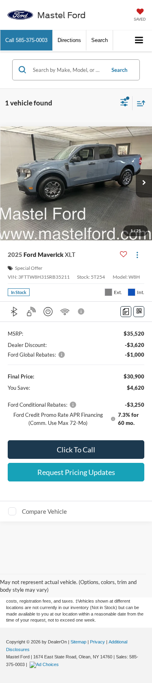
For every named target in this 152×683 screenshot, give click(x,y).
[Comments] (125, 311)
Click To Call (76, 449)
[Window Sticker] (138, 311)
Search (119, 70)
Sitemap (78, 641)
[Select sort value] (139, 103)
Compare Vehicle (44, 511)
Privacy (97, 641)
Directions (69, 40)
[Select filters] (124, 103)
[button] (26, 40)
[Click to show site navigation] (139, 40)
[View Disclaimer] (82, 311)
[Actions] (137, 255)
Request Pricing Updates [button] (76, 472)
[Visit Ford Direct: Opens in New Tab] (45, 664)
